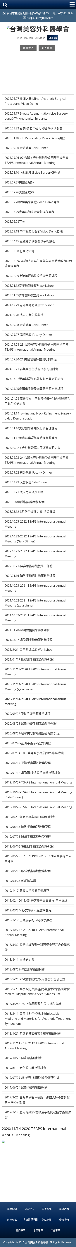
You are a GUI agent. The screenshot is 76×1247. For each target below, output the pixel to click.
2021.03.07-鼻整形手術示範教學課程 (29, 640)
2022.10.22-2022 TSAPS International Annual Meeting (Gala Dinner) (35, 538)
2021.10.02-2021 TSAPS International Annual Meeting (35, 617)
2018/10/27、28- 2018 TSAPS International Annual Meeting (34, 932)
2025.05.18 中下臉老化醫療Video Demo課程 (34, 231)
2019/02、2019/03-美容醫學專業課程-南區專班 (36, 900)
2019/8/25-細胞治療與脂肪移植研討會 (30, 817)
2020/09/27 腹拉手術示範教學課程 (27, 714)
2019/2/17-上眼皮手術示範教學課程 (28, 920)
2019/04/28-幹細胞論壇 (20, 881)
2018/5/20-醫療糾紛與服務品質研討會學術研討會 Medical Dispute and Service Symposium (37, 991)
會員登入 (28, 48)
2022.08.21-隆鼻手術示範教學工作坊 (29, 566)
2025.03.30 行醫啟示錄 (19, 251)
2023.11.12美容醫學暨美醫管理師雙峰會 (31, 438)
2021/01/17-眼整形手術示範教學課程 (29, 659)
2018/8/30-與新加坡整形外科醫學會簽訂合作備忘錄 (37, 947)
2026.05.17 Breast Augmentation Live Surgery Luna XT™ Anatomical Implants (36, 116)
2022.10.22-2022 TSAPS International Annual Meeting (35, 553)
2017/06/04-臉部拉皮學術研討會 (26, 1087)
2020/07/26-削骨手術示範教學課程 (28, 743)
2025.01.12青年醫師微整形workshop (29, 286)
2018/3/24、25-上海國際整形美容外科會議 (33, 1004)
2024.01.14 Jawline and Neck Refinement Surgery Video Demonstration (38, 415)
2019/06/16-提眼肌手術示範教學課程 (29, 846)
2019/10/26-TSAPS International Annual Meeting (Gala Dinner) (38, 794)
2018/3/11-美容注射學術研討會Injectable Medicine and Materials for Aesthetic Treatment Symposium (38, 1019)
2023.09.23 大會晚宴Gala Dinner (26, 482)
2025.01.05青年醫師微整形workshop (29, 295)
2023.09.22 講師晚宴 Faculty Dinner (28, 472)
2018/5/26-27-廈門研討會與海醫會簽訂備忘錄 (35, 979)
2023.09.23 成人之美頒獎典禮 (24, 492)
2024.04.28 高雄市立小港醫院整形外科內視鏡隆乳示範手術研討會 (37, 401)
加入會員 (46, 48)
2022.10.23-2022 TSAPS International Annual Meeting (35, 524)
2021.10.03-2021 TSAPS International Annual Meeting (35, 588)
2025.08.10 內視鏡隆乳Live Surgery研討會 (33, 172)
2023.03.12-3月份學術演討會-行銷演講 (30, 512)
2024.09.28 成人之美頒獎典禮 (24, 315)
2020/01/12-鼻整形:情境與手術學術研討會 (32, 773)
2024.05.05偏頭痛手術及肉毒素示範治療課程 (34, 389)
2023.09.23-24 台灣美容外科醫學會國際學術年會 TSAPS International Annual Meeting (36, 460)
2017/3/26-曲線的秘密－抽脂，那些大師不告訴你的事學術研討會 (37, 1099)
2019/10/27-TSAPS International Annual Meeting (38, 782)
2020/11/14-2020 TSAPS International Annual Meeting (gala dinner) (36, 686)
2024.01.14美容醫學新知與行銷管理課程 (31, 428)
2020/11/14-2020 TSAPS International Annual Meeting (36, 701)
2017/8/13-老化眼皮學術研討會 (25, 1068)
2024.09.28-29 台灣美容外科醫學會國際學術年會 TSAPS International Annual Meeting (36, 347)
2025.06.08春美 (15, 222)
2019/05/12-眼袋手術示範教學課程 (28, 871)
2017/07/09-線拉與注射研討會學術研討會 (32, 1078)
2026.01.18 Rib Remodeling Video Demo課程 (35, 138)
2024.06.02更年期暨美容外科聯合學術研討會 (34, 379)
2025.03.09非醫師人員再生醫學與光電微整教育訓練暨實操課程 (38, 263)
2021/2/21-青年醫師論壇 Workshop (29, 650)
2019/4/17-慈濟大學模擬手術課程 (27, 891)
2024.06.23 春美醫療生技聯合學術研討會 (31, 369)
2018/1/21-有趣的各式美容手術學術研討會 (33, 1033)
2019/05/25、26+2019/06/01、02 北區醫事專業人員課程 (38, 858)
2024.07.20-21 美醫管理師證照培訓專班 (31, 359)
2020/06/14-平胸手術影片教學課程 (28, 763)
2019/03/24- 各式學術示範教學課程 (28, 910)
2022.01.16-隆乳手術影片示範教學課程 (30, 576)
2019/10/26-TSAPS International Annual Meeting (38, 807)
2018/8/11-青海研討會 (19, 959)
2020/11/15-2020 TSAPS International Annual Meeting (36, 671)
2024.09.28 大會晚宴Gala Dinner (26, 325)
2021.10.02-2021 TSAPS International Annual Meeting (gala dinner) (35, 602)
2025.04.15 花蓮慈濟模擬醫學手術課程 (30, 241)
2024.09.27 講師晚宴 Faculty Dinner (28, 335)
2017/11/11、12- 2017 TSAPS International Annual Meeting (34, 1045)
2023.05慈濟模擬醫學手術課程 (25, 502)
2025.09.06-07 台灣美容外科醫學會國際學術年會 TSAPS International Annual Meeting (36, 160)
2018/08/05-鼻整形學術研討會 (25, 969)
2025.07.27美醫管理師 (19, 182)
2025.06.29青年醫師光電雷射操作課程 (29, 212)
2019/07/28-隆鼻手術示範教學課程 (28, 837)
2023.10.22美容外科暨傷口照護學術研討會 (32, 448)
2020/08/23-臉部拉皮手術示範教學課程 (31, 723)
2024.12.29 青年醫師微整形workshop (29, 305)
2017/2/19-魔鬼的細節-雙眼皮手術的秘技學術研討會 (38, 1114)
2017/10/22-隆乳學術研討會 (23, 1058)
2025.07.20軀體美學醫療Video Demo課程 (32, 202)
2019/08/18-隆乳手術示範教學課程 (28, 827)
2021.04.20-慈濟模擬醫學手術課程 (27, 630)
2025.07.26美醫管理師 (19, 192)
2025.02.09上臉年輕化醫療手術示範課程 (31, 276)
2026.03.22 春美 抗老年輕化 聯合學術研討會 (34, 128)
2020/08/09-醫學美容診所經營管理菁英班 (32, 733)
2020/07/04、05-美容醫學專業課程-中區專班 (34, 753)
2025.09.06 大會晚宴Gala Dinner (26, 148)
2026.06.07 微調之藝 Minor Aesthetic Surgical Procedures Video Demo (35, 101)
